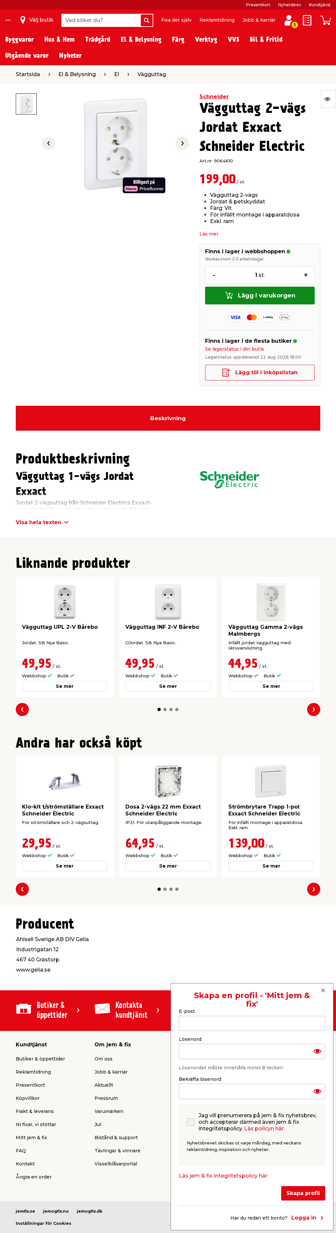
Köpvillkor (28, 1098)
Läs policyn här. (264, 1128)
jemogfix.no (56, 1211)
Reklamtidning (217, 20)
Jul (97, 1124)
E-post (187, 1011)
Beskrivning (168, 418)
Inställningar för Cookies (43, 1223)
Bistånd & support (116, 1138)
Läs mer (209, 234)
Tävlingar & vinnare (117, 1151)
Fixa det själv (176, 20)
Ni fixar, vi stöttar (36, 1124)
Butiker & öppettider (40, 1059)
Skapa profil (303, 1193)
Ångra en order (34, 1177)
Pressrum (106, 1098)
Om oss (103, 1059)
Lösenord (190, 1039)
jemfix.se (25, 1211)
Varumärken (108, 1111)
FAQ (21, 1151)
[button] (159, 709)
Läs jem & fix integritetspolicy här (223, 1176)
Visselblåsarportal (115, 1164)
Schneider (214, 96)
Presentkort (258, 5)
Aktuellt (103, 1085)
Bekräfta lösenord (200, 1079)
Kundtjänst (320, 5)
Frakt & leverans (35, 1111)
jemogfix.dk (89, 1211)
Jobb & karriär (259, 20)
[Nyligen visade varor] (328, 99)
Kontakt (25, 1164)
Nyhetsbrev (289, 5)
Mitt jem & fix (31, 1138)
